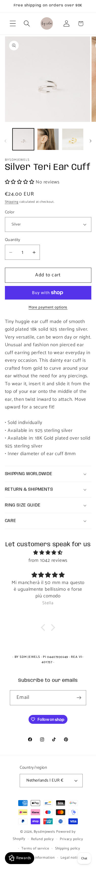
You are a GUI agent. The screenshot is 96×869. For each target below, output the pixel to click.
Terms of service (35, 848)
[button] (13, 24)
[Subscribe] (79, 697)
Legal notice (71, 858)
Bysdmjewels (44, 832)
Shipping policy (67, 848)
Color (10, 212)
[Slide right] (90, 141)
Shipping (11, 201)
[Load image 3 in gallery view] (73, 139)
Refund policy (42, 839)
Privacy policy (71, 839)
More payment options (48, 307)
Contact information (37, 858)
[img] (48, 552)
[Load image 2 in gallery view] (48, 139)
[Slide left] (5, 141)
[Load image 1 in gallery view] (23, 139)
